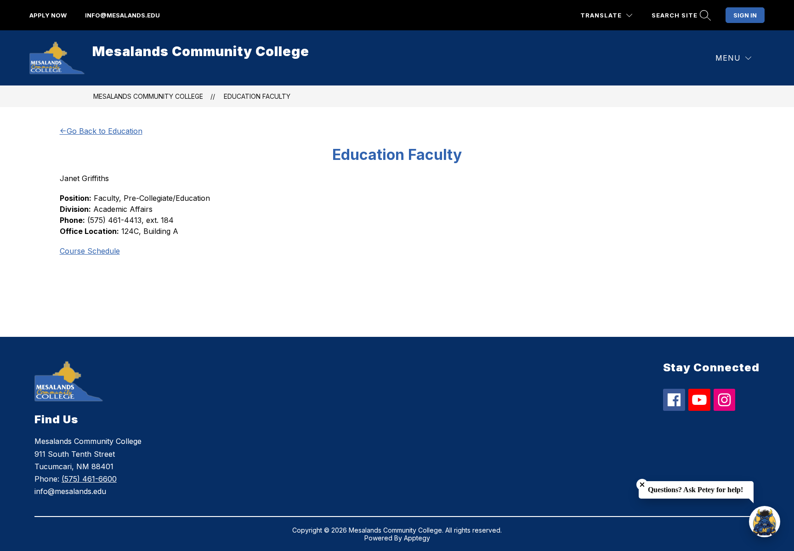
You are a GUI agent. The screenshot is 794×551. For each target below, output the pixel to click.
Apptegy (417, 538)
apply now (48, 15)
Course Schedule (90, 251)
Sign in (745, 15)
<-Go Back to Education (101, 131)
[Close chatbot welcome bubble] (642, 484)
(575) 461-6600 (89, 478)
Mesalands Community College (148, 96)
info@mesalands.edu (122, 15)
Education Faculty (257, 96)
